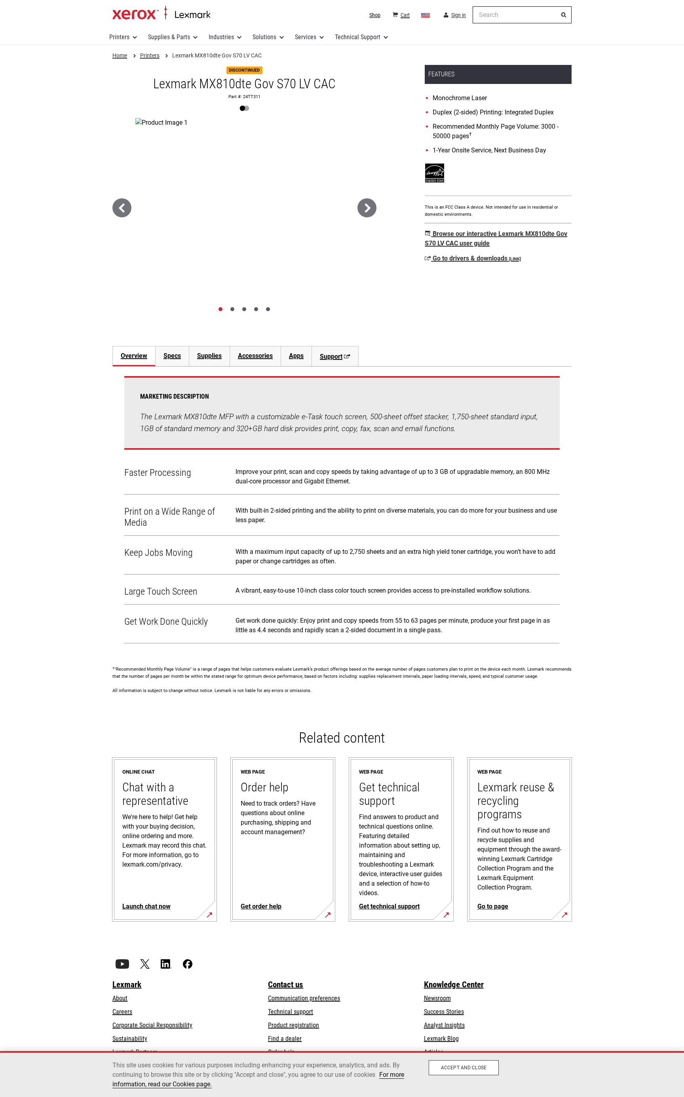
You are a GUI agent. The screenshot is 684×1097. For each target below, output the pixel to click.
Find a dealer (285, 1038)
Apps (296, 355)
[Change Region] (425, 15)
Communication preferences (304, 998)
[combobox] (522, 14)
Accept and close (463, 1067)
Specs (172, 355)
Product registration (293, 1025)
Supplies (209, 355)
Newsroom (437, 998)
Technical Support (357, 37)
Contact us (285, 984)
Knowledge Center (454, 984)
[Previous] (121, 207)
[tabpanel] (342, 511)
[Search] (564, 15)
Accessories (255, 355)
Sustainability (129, 1038)
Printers (119, 37)
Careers (122, 1011)
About (119, 998)
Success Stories (444, 1011)
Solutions (264, 37)
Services (305, 37)
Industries (221, 37)
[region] (342, 1074)
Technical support (290, 1011)
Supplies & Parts (169, 37)
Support (331, 356)
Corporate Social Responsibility (152, 1025)
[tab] (220, 309)
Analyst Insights (444, 1025)
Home (161, 13)
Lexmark (126, 984)
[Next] (366, 207)
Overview (134, 355)
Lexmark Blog (441, 1038)
